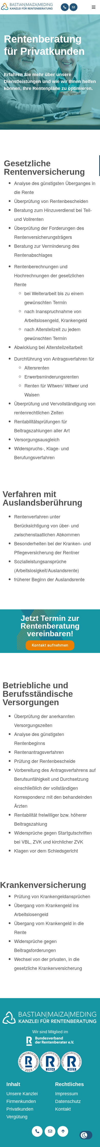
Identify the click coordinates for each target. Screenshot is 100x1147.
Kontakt (63, 1109)
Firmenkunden (21, 1101)
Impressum (66, 1093)
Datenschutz (68, 1101)
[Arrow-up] (62, 1131)
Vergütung (16, 1116)
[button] (93, 7)
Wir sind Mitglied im (50, 1032)
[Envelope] (73, 7)
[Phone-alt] (65, 7)
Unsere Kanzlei (22, 1093)
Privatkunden (19, 1109)
